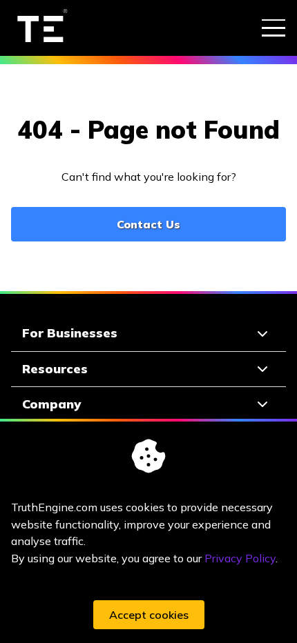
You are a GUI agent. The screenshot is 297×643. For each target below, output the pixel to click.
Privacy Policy (240, 558)
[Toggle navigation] (273, 27)
